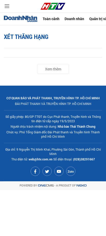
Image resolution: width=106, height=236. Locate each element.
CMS (46, 185)
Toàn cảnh (51, 18)
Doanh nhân (74, 18)
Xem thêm (53, 69)
